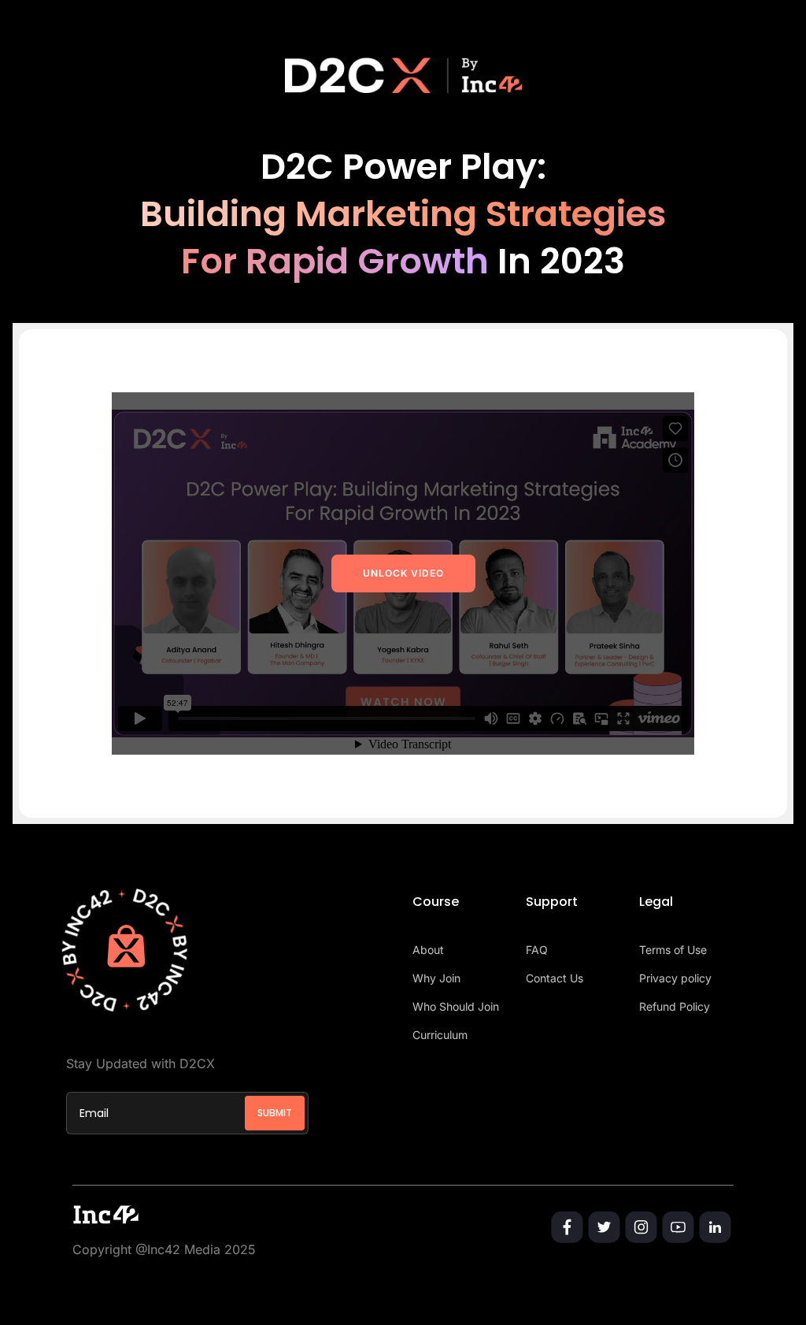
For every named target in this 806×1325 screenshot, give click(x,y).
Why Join (436, 978)
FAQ (537, 949)
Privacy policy (675, 978)
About (428, 949)
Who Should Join (455, 1006)
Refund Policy (674, 1006)
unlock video (403, 573)
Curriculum (440, 1034)
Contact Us (554, 978)
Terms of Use (673, 949)
